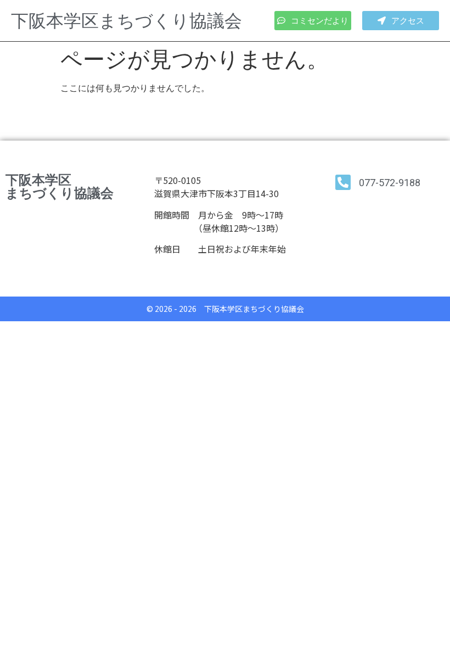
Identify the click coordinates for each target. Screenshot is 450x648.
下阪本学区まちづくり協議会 (126, 20)
